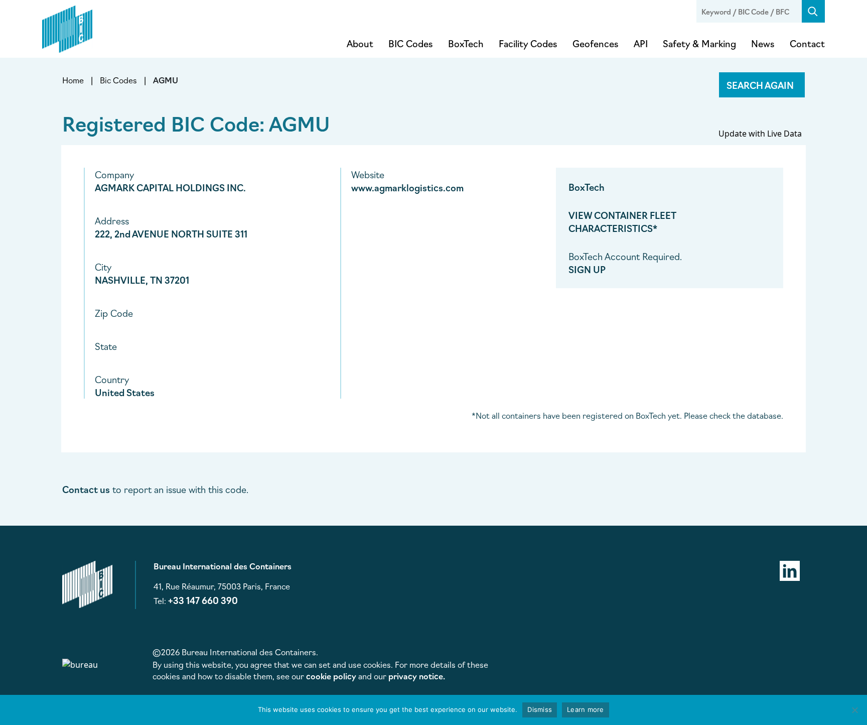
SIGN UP (587, 269)
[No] (854, 710)
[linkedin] (790, 569)
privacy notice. (416, 675)
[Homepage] (67, 27)
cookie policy (331, 675)
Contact (807, 43)
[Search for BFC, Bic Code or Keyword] (813, 11)
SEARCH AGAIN (760, 84)
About (360, 43)
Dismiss (539, 709)
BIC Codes (410, 43)
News (763, 43)
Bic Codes (118, 79)
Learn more (585, 709)
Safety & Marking (699, 43)
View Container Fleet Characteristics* (622, 221)
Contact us (86, 489)
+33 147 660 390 (203, 600)
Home (73, 79)
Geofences (595, 43)
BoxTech (466, 43)
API (641, 43)
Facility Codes (528, 43)
